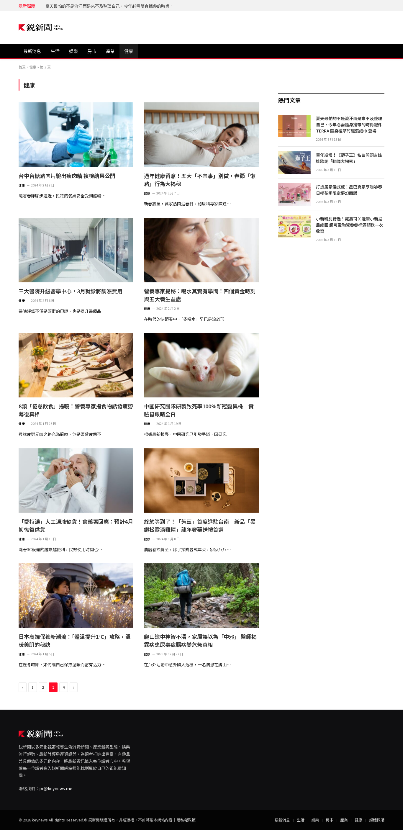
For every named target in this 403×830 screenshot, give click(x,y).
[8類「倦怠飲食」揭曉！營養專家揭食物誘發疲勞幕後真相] (76, 365)
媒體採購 (376, 820)
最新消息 (32, 51)
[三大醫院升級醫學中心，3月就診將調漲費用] (76, 250)
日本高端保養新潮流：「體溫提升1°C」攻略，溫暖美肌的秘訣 (75, 640)
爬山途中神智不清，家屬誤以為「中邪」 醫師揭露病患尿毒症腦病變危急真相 (200, 640)
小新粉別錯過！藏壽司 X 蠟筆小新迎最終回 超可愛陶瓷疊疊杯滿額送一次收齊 (349, 225)
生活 (55, 51)
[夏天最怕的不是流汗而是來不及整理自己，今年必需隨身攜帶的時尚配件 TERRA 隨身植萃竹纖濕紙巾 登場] (294, 126)
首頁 (22, 66)
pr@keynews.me (55, 788)
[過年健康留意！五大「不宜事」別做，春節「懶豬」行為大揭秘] (201, 134)
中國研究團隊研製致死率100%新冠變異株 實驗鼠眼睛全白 (199, 410)
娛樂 (73, 51)
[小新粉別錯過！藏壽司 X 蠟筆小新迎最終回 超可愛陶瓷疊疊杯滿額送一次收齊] (294, 226)
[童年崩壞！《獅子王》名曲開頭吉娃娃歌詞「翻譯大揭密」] (294, 162)
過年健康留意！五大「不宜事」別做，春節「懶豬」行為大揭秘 (199, 179)
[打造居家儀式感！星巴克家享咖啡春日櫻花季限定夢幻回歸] (294, 194)
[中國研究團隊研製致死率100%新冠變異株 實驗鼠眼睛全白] (201, 365)
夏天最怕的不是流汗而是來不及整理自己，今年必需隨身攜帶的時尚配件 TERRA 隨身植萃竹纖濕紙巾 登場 (349, 124)
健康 (128, 51)
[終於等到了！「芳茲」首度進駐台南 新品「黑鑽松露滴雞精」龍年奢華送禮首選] (201, 480)
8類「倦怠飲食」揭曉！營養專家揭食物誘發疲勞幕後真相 (76, 410)
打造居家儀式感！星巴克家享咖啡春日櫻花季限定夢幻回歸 (349, 190)
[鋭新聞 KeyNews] (41, 27)
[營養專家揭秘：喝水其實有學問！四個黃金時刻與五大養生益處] (201, 250)
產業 (110, 51)
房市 (91, 51)
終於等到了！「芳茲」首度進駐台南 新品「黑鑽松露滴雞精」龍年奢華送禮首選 (199, 525)
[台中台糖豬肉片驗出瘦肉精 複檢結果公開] (76, 134)
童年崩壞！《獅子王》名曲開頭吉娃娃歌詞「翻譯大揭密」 (100, 6)
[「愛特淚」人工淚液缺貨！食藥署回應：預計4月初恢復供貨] (76, 480)
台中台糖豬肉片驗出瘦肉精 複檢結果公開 (67, 175)
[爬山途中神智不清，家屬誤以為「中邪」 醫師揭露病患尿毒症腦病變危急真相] (201, 595)
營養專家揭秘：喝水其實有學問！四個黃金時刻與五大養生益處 (199, 295)
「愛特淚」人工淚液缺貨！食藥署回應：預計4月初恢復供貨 (76, 525)
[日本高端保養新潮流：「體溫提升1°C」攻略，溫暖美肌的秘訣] (76, 595)
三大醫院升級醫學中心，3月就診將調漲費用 (70, 291)
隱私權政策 (186, 820)
